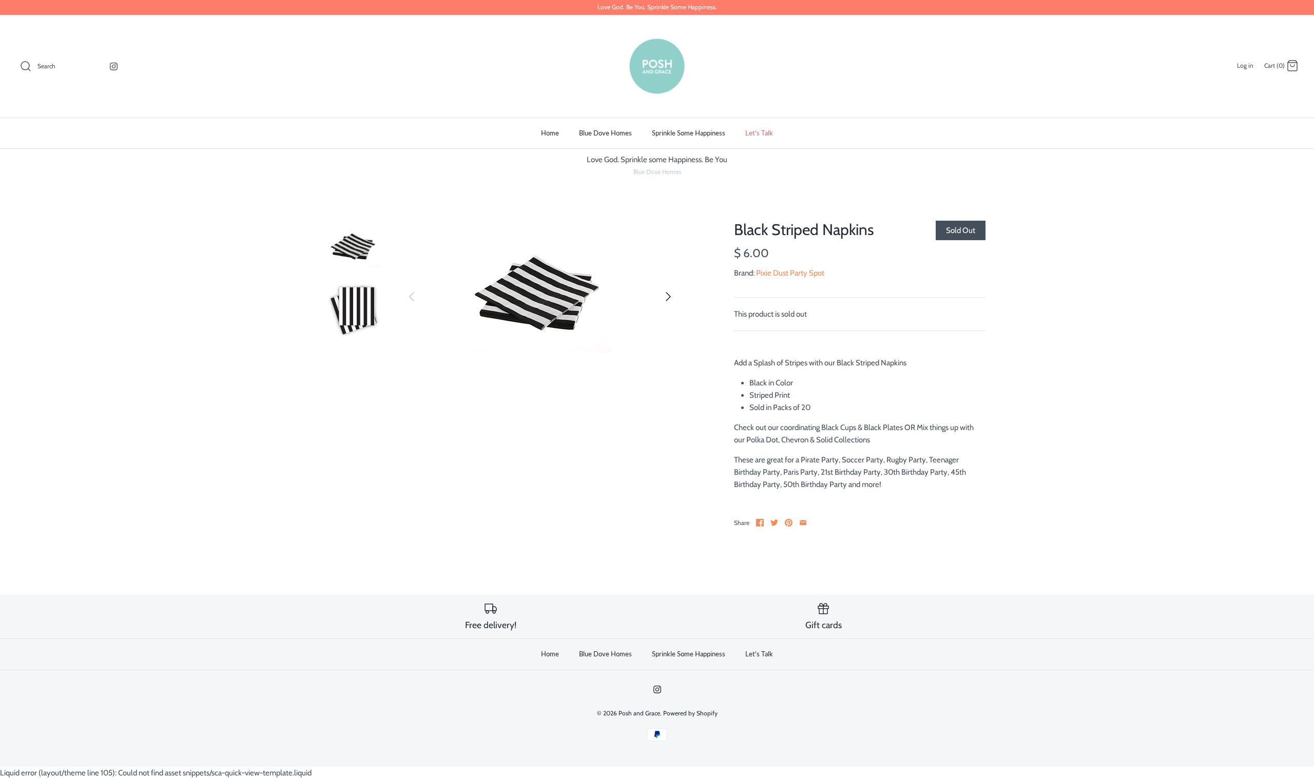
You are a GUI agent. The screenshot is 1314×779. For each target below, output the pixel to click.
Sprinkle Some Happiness (688, 133)
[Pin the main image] (789, 523)
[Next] (668, 296)
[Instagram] (114, 66)
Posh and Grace (639, 713)
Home (550, 133)
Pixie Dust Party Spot (790, 273)
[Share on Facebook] (760, 523)
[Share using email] (803, 523)
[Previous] (411, 296)
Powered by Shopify (690, 713)
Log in (1245, 65)
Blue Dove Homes (605, 133)
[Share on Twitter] (774, 523)
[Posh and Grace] (657, 66)
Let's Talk (759, 133)
